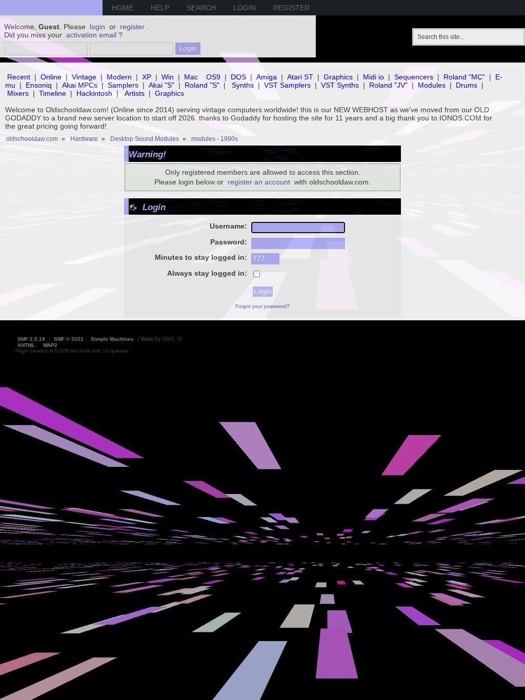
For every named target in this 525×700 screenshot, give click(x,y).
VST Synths (340, 85)
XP (146, 77)
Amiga (266, 77)
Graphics (338, 77)
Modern (119, 77)
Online (51, 77)
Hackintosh (94, 93)
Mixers (18, 93)
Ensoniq (39, 85)
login (97, 27)
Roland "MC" (464, 77)
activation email (91, 35)
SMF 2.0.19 (31, 339)
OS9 (213, 77)
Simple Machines (112, 339)
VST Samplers (287, 85)
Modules (432, 85)
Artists (135, 93)
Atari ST (300, 77)
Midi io (373, 77)
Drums (466, 85)
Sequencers (413, 77)
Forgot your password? (262, 306)
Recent (18, 77)
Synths (243, 85)
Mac (191, 77)
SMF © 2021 (69, 339)
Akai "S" (161, 85)
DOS (238, 77)
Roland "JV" (388, 85)
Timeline (52, 93)
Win (167, 77)
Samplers (123, 85)
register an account (259, 182)
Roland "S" (202, 85)
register (132, 27)
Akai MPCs (79, 85)
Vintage (84, 77)
